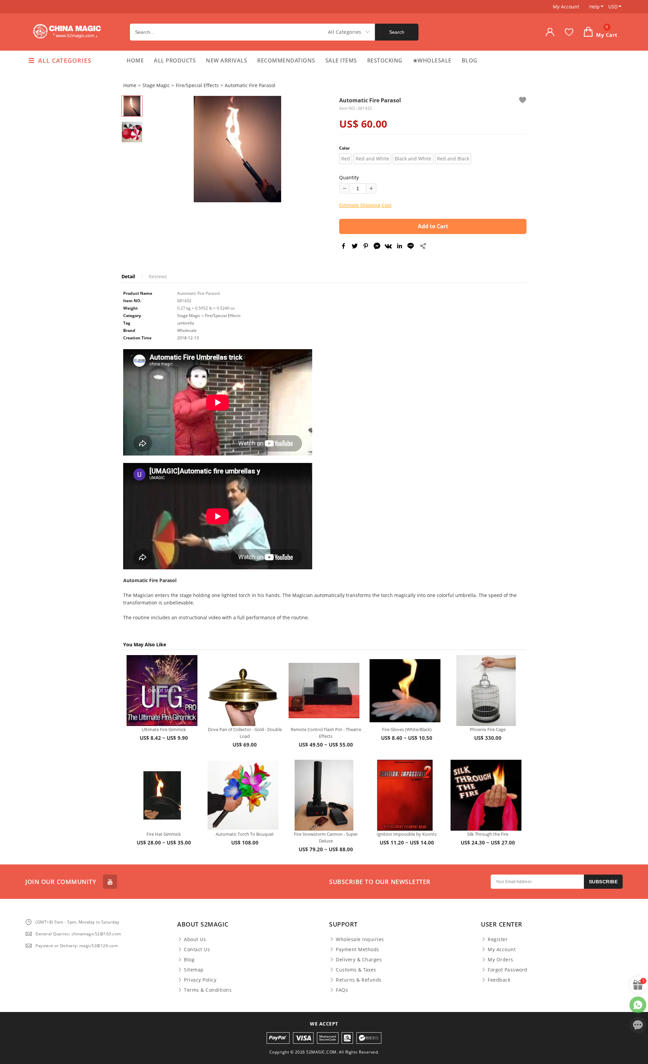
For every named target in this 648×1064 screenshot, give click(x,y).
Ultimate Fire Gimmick (164, 729)
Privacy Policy (200, 980)
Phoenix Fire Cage (488, 729)
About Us (195, 939)
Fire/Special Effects (197, 85)
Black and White (413, 158)
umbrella (185, 323)
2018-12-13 (188, 338)
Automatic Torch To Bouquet (245, 834)
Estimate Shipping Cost (365, 205)
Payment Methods (357, 949)
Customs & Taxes (356, 970)
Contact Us (197, 949)
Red (345, 158)
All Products (175, 60)
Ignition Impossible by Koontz (407, 834)
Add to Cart (433, 226)
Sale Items (341, 60)
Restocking (385, 60)
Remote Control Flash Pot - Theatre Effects (326, 732)
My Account (566, 6)
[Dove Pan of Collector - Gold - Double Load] (243, 690)
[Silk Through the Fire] (486, 795)
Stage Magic (156, 85)
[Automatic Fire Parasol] (237, 149)
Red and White (372, 158)
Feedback (499, 980)
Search (396, 32)
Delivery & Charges (359, 960)
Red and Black (453, 158)
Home (135, 60)
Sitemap (194, 970)
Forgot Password (508, 970)
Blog (470, 60)
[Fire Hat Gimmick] (162, 795)
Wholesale (187, 330)
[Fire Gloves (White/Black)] (405, 690)
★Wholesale (432, 60)
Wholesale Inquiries (360, 939)
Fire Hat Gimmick (163, 834)
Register (498, 939)
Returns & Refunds (359, 980)
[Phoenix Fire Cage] (486, 690)
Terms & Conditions (208, 990)
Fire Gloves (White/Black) (407, 729)
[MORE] (423, 247)
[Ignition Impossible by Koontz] (405, 795)
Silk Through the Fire (487, 834)
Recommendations (286, 60)
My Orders (500, 960)
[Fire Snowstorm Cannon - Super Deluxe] (324, 795)
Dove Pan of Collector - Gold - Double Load (245, 732)
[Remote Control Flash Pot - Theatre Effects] (324, 690)
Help (594, 6)
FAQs (342, 990)
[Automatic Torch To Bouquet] (243, 795)
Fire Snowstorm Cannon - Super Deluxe (326, 837)
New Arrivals (226, 60)
